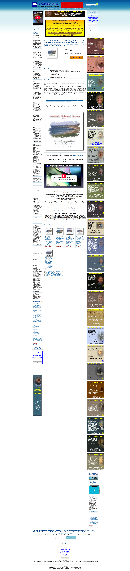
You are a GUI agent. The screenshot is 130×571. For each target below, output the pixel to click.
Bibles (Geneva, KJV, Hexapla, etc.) (36, 152)
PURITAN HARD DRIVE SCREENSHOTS (37, 134)
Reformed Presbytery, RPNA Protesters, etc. (37, 272)
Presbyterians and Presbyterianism (36, 243)
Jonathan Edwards (36, 226)
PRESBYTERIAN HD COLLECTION (36, 241)
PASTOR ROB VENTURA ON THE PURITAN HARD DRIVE (37, 38)
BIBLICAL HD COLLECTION (37, 154)
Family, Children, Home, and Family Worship (37, 198)
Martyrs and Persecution (37, 236)
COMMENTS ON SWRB (37, 130)
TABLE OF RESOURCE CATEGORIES (37, 139)
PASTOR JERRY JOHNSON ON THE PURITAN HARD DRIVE (37, 92)
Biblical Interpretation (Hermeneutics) (36, 156)
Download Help (53, 534)
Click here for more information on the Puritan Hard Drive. (65, 210)
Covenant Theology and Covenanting (37, 180)
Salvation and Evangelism (37, 278)
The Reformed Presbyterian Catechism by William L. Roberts (37, 326)
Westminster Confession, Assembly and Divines (37, 297)
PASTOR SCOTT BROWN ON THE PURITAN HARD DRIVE (37, 52)
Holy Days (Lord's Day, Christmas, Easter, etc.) (36, 217)
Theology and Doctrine (36, 293)
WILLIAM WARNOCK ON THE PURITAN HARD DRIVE (37, 121)
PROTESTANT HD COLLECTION (36, 246)
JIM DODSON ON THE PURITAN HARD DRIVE (37, 97)
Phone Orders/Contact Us (83, 534)
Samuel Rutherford (36, 279)
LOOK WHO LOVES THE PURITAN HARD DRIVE (37, 231)
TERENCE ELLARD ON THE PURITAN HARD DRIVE (37, 89)
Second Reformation (36, 286)
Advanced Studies (36, 140)
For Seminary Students (36, 203)
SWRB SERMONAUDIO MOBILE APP (37, 142)
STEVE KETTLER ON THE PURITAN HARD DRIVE (37, 109)
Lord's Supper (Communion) (37, 232)
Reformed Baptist (35, 263)
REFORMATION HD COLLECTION (36, 259)
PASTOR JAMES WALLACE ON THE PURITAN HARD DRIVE (37, 75)
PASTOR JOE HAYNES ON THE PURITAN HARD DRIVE (37, 81)
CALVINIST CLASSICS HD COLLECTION (37, 164)
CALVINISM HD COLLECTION (35, 162)
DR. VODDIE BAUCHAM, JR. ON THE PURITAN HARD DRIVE (37, 41)
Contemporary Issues (36, 178)
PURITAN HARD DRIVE (37, 257)
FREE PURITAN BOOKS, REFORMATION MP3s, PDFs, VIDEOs (37, 208)
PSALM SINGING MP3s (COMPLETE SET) (37, 248)
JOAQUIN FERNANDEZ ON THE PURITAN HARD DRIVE (37, 58)
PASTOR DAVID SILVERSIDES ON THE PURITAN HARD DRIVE (37, 61)
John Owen (34, 225)
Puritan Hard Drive (77, 155)
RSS (90, 534)
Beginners (34, 150)
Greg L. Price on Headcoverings (35, 214)
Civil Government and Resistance (36, 172)
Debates (34, 191)
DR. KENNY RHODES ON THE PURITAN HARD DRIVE (37, 71)
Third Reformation (36, 294)
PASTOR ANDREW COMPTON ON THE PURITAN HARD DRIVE (37, 86)
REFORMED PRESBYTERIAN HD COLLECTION (36, 269)
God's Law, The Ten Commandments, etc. (36, 212)
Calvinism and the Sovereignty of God (36, 160)
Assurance (34, 144)
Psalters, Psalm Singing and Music (51, 272)
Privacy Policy (67, 534)
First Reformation (35, 199)
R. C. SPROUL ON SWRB (37, 42)
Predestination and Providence (36, 239)
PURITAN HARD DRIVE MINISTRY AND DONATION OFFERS (37, 136)
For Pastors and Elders (36, 202)
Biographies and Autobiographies (35, 158)
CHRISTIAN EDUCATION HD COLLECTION (37, 168)
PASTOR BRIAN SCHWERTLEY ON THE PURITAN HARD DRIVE (37, 99)
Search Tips (96, 5)
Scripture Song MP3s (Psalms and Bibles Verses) (37, 285)
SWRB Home (41, 534)
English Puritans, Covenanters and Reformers (37, 196)
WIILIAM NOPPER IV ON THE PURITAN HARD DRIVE (37, 116)
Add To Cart (35, 329)
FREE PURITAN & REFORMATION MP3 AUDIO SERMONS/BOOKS (37, 205)
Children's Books (35, 166)
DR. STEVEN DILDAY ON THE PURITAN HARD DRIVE (37, 83)
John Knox (34, 224)
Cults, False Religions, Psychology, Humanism (36, 188)
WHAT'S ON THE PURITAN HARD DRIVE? (37, 125)
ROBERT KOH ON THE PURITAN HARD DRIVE (37, 123)
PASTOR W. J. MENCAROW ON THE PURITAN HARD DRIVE (37, 55)
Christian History (35, 169)
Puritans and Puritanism (36, 256)
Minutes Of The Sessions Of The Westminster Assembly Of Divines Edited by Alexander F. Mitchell (37, 332)
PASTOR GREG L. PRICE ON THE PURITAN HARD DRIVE (37, 47)
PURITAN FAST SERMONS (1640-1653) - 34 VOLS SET (37, 253)
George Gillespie (35, 210)
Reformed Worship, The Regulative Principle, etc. (37, 275)
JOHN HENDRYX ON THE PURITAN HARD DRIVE (37, 63)
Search (84, 4)
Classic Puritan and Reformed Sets (36, 175)
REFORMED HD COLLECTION (35, 267)
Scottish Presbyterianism (37, 283)
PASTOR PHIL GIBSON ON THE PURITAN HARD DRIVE (37, 102)
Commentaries (35, 177)
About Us (47, 534)
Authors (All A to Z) (36, 298)
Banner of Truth (35, 148)
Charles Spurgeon (36, 165)
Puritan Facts (35, 251)
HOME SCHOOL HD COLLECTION (36, 219)
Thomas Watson (35, 295)
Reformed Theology (36, 273)
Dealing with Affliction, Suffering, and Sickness (36, 190)
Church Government (36, 170)
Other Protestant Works (37, 237)
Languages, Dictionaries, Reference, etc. (37, 229)
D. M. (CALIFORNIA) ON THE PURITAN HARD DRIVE (37, 111)
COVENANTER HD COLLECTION (36, 181)
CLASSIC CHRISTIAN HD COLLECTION (37, 174)
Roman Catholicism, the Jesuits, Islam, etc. (36, 277)
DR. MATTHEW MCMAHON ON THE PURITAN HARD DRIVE (37, 50)
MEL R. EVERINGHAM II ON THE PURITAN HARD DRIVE (37, 104)
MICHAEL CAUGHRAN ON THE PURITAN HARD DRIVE (37, 114)
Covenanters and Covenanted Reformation (37, 183)
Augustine (34, 147)
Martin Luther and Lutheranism (35, 235)
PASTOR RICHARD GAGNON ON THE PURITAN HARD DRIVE (37, 78)
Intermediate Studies (36, 220)
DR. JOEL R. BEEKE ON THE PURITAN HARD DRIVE (37, 44)
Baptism (34, 149)
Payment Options (59, 534)
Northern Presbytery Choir (75, 51)
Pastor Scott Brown (36, 25)
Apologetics (34, 143)
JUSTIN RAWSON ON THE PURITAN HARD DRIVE (37, 73)
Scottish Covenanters (36, 282)
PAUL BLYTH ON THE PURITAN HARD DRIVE (37, 107)
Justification (35, 227)
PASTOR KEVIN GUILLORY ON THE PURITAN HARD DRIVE (37, 65)
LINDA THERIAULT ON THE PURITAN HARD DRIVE (37, 119)
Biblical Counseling (36, 153)
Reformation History (36, 260)
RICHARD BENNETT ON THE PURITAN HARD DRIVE (37, 68)
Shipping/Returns (74, 534)
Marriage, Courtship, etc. (37, 233)
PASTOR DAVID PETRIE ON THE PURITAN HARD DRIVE (37, 94)
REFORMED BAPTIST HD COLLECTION (37, 265)
